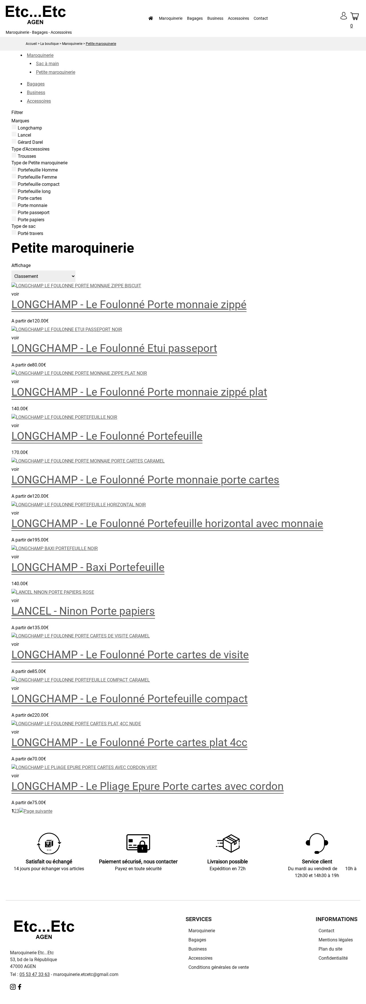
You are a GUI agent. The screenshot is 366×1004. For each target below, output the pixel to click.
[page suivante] (35, 811)
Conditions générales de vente (218, 967)
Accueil (31, 44)
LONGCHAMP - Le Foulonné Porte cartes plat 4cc (129, 742)
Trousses (27, 156)
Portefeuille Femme (37, 177)
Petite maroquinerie (101, 44)
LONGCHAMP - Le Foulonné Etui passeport (114, 348)
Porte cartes (30, 198)
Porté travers (30, 233)
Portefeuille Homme (38, 170)
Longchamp (30, 128)
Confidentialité (333, 958)
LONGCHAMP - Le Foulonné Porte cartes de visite (130, 654)
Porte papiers (31, 219)
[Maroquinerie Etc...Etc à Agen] (35, 22)
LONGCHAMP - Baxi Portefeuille (87, 567)
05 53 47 (28, 974)
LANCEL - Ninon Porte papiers (83, 610)
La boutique (49, 44)
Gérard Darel (30, 142)
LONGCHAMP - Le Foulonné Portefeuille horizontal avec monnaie (167, 523)
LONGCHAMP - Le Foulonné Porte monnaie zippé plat (139, 391)
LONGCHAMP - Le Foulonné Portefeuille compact (129, 698)
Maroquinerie (72, 44)
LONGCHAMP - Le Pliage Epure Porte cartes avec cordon (147, 786)
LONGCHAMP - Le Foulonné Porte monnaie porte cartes (145, 479)
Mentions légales (336, 940)
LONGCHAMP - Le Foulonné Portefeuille (106, 435)
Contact (261, 18)
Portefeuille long (34, 191)
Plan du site (330, 949)
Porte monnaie (32, 205)
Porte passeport (33, 212)
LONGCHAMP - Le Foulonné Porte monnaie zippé (128, 304)
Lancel (24, 135)
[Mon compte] (343, 20)
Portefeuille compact (38, 184)
